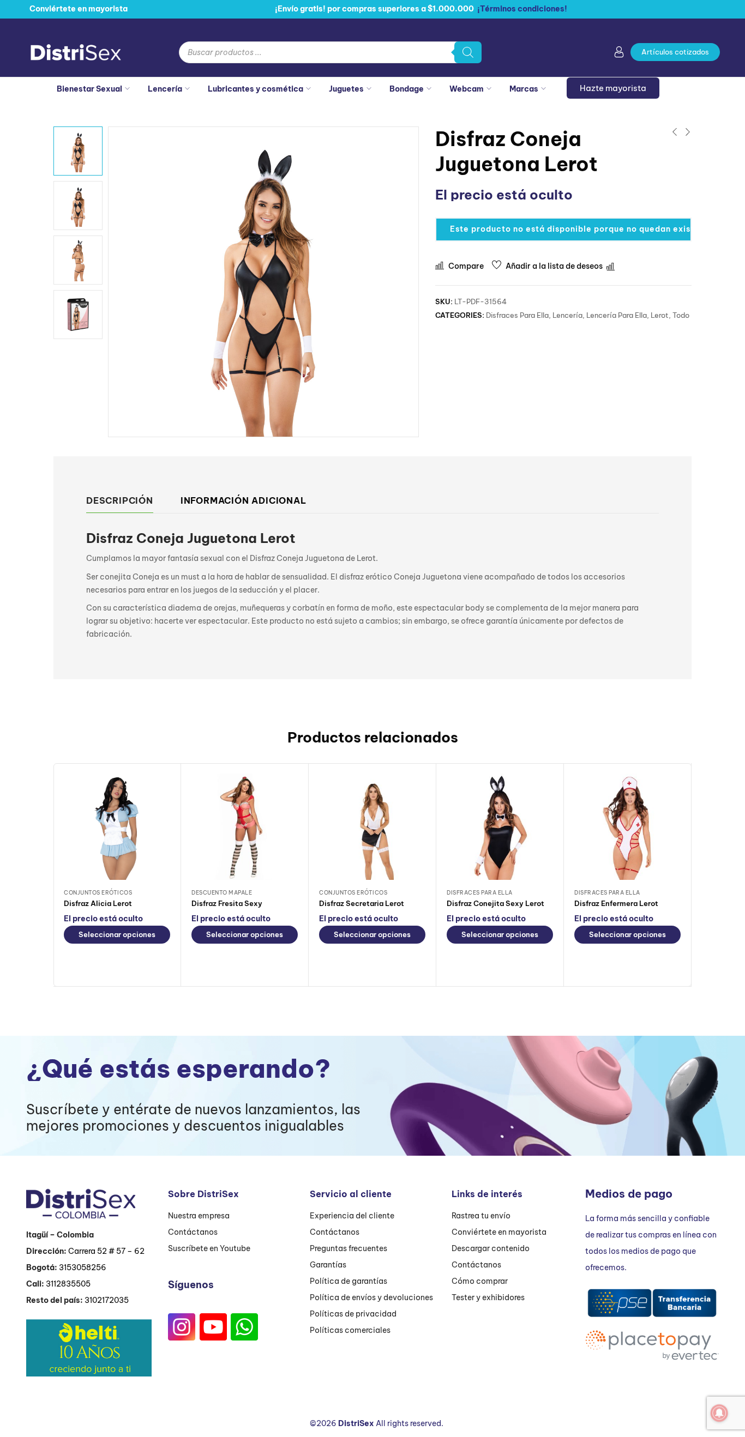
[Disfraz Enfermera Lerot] (627, 827)
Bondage (406, 89)
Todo (680, 315)
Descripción (119, 500)
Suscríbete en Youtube (209, 1248)
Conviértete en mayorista (499, 1232)
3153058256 (82, 1267)
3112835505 (68, 1284)
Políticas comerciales (350, 1330)
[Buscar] (468, 52)
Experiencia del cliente (352, 1216)
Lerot (660, 315)
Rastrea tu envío (481, 1216)
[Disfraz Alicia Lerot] (117, 827)
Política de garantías (348, 1281)
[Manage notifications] (719, 1413)
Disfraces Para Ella (517, 315)
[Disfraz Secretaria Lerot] (372, 827)
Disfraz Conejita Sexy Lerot (495, 903)
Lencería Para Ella (616, 315)
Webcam (466, 89)
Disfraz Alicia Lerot (98, 903)
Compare (466, 266)
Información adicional (244, 500)
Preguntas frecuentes (348, 1248)
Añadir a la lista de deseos (554, 266)
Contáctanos (193, 1232)
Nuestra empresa (199, 1216)
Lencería (165, 89)
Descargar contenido (491, 1248)
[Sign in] (619, 54)
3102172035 (107, 1300)
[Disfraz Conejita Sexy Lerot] (500, 827)
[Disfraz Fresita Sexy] (244, 827)
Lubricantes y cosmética (255, 89)
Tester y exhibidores (488, 1297)
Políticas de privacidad (353, 1314)
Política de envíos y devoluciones (371, 1297)
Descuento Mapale (221, 892)
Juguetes (346, 89)
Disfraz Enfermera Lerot (616, 903)
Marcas (523, 89)
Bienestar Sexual (89, 89)
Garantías (328, 1265)
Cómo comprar (480, 1281)
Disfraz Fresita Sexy (226, 903)
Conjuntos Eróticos (98, 892)
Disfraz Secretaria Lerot (361, 903)
